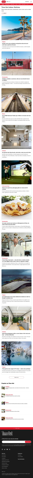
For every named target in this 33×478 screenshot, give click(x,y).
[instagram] (2, 449)
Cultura (16, 4)
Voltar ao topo (17, 428)
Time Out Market (20, 456)
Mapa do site (3, 471)
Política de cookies (4, 463)
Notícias (3, 4)
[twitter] (9, 449)
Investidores (3, 458)
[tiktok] (4, 449)
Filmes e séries (24, 4)
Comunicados (4, 456)
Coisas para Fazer (7, 4)
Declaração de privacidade (5, 461)
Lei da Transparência (5, 466)
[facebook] (7, 449)
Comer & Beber (12, 4)
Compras (19, 4)
